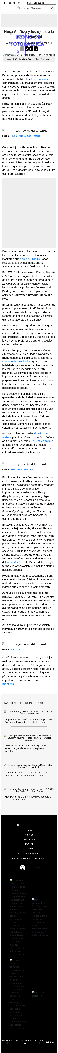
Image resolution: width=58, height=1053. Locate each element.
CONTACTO (29, 848)
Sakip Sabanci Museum (22, 469)
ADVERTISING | (39, 1042)
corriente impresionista (16, 361)
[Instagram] (9, 3)
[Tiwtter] (14, 3)
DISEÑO (29, 835)
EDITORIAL (50, 1042)
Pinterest (15, 649)
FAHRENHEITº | (7, 1042)
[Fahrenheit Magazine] (29, 825)
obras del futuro (30, 259)
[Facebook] (4, 3)
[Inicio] (29, 7)
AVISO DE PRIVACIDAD (29, 853)
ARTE (29, 830)
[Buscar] (52, 8)
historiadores (39, 79)
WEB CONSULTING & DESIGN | (24, 1042)
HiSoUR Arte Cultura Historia (25, 135)
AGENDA (29, 844)
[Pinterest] (19, 3)
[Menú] (6, 8)
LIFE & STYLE (29, 839)
